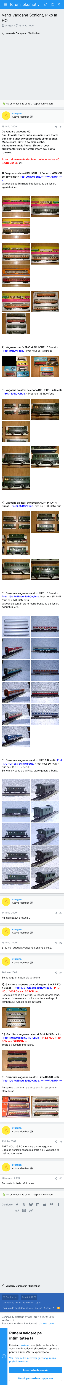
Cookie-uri (11, 1297)
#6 (60, 1178)
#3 (60, 942)
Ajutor (38, 1308)
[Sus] (54, 1308)
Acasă (47, 1308)
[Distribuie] (56, 127)
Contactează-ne (12, 1302)
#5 (60, 1141)
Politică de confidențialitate (18, 1308)
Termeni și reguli (32, 1302)
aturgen (9, 25)
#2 (60, 913)
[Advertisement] (32, 68)
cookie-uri (24, 1345)
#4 (60, 972)
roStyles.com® (46, 1323)
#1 (61, 126)
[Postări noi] (59, 4)
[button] (5, 4)
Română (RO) (29, 1297)
